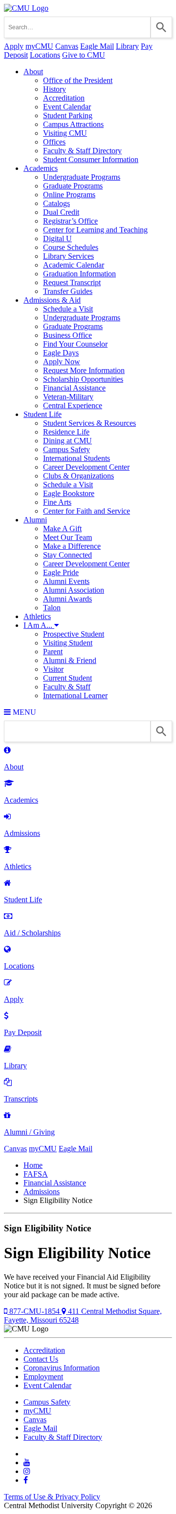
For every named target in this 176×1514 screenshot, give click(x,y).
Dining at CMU (67, 440)
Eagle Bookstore (68, 493)
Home (33, 1165)
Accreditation (64, 98)
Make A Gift (62, 528)
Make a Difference (72, 546)
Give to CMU (83, 55)
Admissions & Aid (52, 300)
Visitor (53, 669)
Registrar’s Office (70, 221)
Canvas (66, 46)
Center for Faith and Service (86, 511)
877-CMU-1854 (34, 1311)
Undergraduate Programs (81, 177)
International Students (76, 458)
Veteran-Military (68, 397)
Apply (13, 46)
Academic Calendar (73, 265)
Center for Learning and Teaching (95, 230)
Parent (53, 651)
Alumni (35, 520)
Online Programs (69, 194)
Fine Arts (57, 502)
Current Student (67, 678)
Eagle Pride (61, 572)
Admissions (41, 1191)
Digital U (57, 238)
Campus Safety (66, 449)
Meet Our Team (67, 537)
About (33, 71)
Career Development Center (86, 467)
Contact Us (40, 1359)
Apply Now (61, 361)
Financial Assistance (74, 388)
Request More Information (84, 370)
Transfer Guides (67, 291)
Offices (54, 142)
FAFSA (35, 1174)
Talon (52, 607)
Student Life (42, 414)
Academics (40, 168)
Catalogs (56, 203)
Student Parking (67, 115)
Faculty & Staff (66, 687)
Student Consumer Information (90, 159)
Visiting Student (67, 643)
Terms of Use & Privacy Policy (52, 1497)
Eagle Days (61, 353)
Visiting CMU (65, 133)
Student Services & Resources (89, 423)
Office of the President (77, 80)
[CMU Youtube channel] (26, 1462)
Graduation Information (79, 274)
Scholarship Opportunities (83, 379)
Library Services (68, 256)
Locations (45, 55)
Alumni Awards (67, 599)
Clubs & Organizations (78, 476)
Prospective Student (73, 634)
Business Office (67, 335)
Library (127, 46)
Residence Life (66, 432)
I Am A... (38, 625)
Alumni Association (73, 590)
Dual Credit (61, 212)
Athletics (37, 616)
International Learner (75, 695)
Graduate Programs (73, 186)
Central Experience (72, 405)
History (54, 89)
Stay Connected (67, 555)
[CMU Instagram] (26, 1471)
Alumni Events (66, 581)
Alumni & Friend (69, 660)
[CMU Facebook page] (25, 1480)
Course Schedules (70, 247)
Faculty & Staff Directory (82, 150)
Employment (43, 1376)
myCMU (39, 46)
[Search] (161, 27)
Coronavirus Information (61, 1368)
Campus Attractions (73, 124)
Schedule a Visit (68, 309)
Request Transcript (72, 282)
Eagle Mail (97, 46)
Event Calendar (67, 107)
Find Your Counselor (75, 344)
